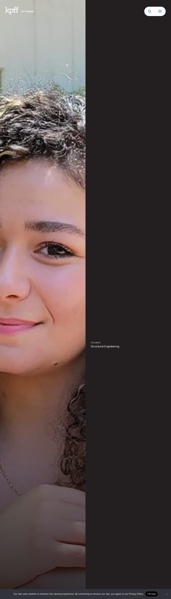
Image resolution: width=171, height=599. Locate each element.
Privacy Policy (136, 593)
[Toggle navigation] (160, 11)
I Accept (151, 593)
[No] (166, 594)
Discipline (96, 343)
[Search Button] (150, 11)
